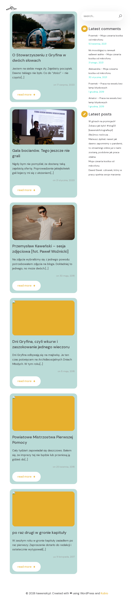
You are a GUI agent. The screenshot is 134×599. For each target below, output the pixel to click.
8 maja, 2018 (68, 371)
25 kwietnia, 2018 (65, 466)
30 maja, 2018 (67, 275)
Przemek (93, 35)
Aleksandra (94, 68)
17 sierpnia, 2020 (66, 84)
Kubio (104, 593)
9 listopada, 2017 (66, 556)
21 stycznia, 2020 (65, 180)
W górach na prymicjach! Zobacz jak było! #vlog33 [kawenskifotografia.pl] (102, 126)
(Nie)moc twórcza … (99, 134)
